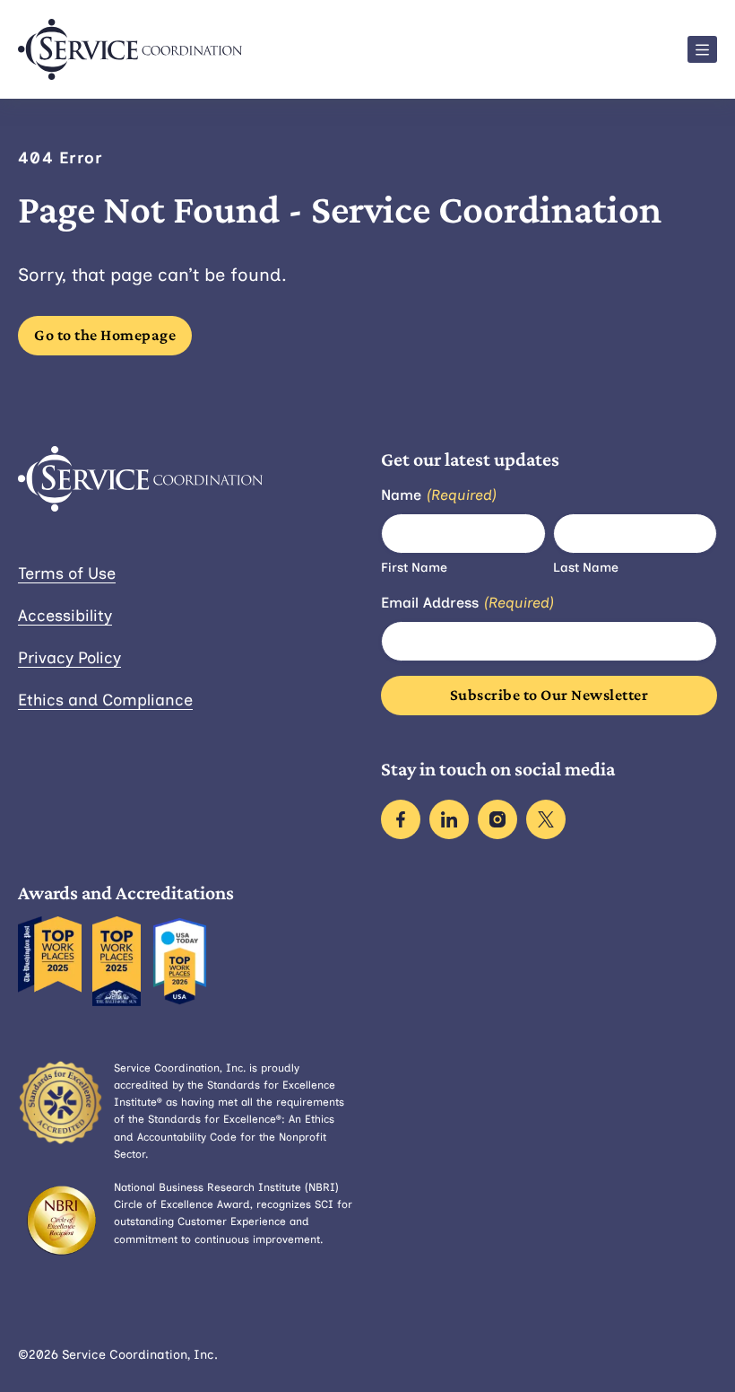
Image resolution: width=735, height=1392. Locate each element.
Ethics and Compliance (105, 700)
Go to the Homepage (105, 335)
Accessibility (65, 616)
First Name (414, 567)
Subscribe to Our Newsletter (549, 695)
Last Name (585, 567)
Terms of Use (67, 573)
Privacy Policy (69, 658)
